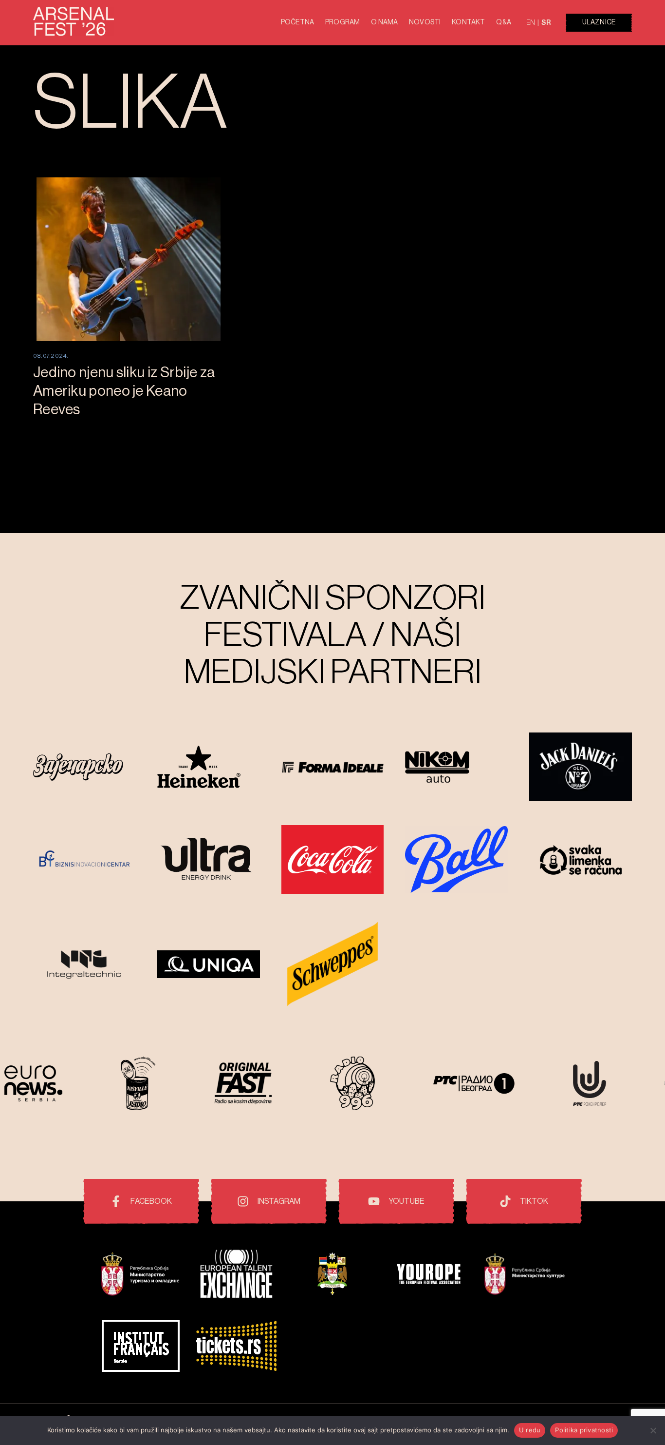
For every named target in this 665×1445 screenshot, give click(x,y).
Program (342, 22)
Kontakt (468, 22)
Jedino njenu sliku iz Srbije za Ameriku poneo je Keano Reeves (124, 391)
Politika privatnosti (584, 1430)
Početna (297, 22)
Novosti (425, 22)
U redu (530, 1430)
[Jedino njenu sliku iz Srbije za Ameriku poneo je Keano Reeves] (128, 259)
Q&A (503, 22)
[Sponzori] (84, 768)
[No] (653, 1430)
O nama (384, 22)
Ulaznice (598, 22)
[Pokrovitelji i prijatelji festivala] (140, 1275)
